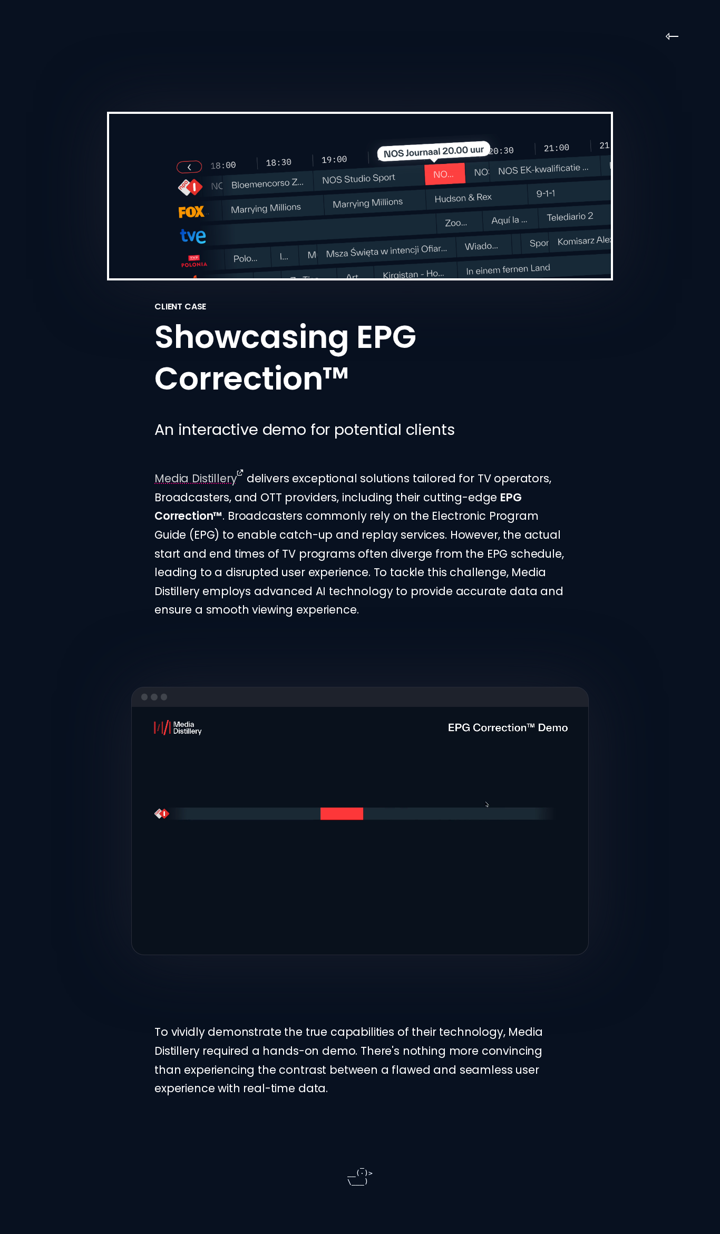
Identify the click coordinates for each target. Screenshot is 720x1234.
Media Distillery (195, 478)
